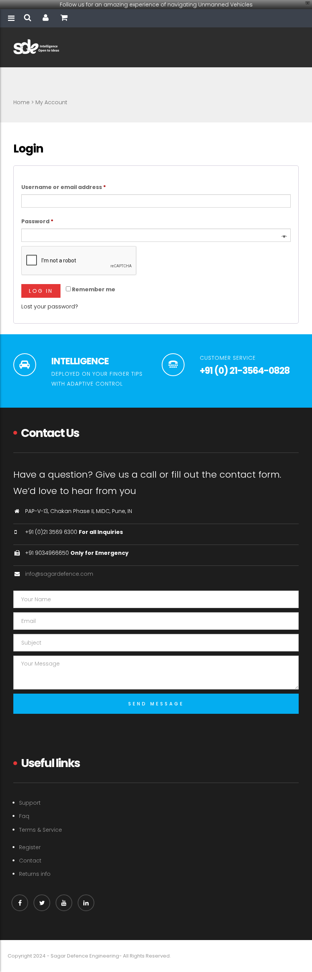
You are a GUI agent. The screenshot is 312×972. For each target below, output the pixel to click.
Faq (24, 816)
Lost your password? (49, 306)
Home (21, 102)
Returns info (35, 874)
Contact (30, 860)
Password (50, 221)
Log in (41, 291)
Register (30, 847)
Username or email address (76, 187)
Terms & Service (40, 830)
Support (30, 803)
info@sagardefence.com (59, 574)
